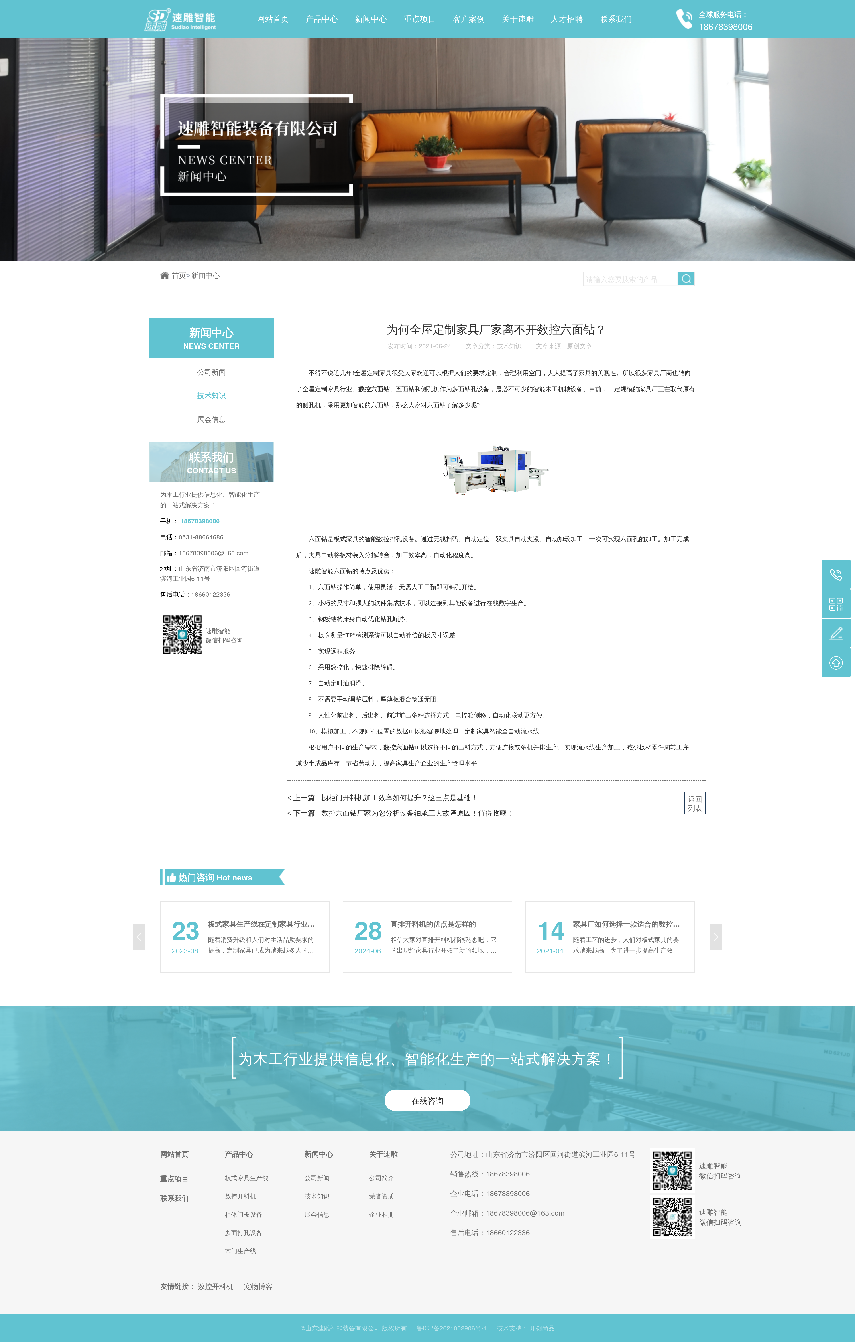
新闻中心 (371, 19)
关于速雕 (518, 19)
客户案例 (469, 19)
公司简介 (381, 1177)
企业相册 (381, 1214)
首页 (181, 275)
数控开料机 (240, 1195)
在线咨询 (427, 1100)
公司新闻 (211, 371)
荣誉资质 (381, 1195)
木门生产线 (240, 1250)
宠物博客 (258, 1286)
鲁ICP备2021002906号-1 (452, 1327)
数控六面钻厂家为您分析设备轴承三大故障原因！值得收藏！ (400, 812)
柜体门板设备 (243, 1214)
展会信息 (211, 419)
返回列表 (695, 803)
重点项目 (420, 19)
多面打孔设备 (243, 1232)
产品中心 (322, 19)
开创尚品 (542, 1327)
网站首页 (273, 19)
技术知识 (211, 395)
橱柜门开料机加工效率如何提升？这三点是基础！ (382, 797)
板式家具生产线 (247, 1177)
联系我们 (616, 19)
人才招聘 (567, 19)
